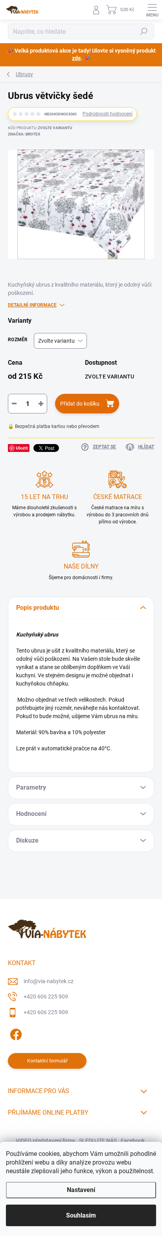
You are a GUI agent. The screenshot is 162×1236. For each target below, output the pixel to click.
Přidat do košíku (79, 403)
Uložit (22, 448)
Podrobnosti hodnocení (108, 114)
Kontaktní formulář (47, 1061)
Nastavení (81, 1190)
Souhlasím (81, 1215)
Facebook (133, 1140)
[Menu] (152, 10)
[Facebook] (15, 1033)
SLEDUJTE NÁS (98, 1140)
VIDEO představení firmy (45, 1140)
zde (76, 58)
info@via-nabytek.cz (49, 981)
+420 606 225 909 (46, 996)
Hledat (144, 31)
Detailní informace (32, 305)
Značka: (24, 134)
